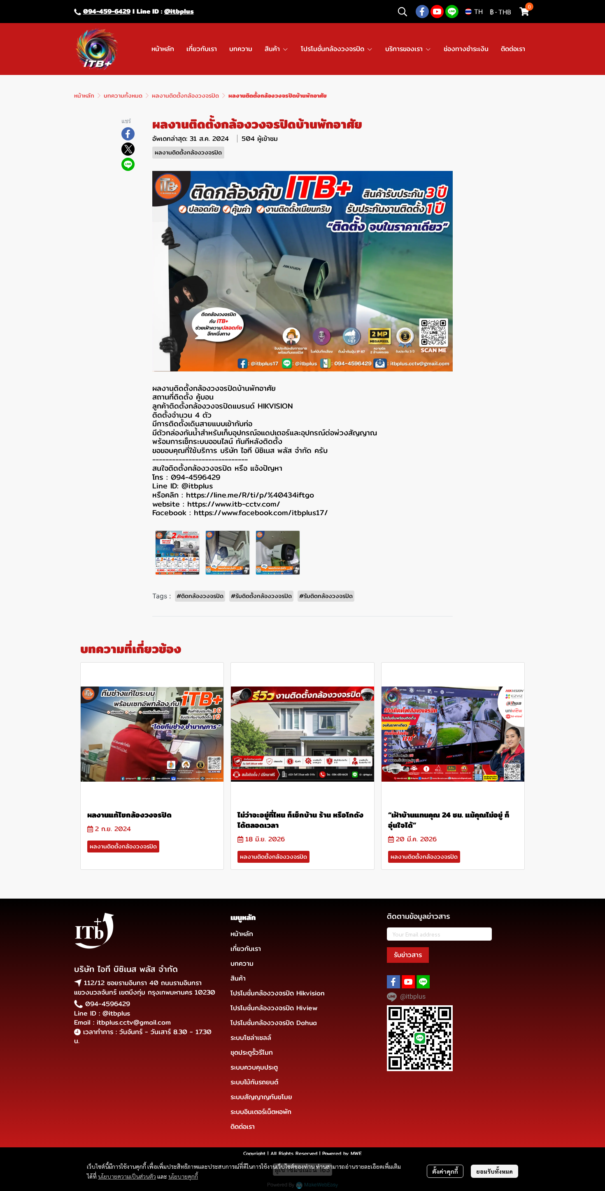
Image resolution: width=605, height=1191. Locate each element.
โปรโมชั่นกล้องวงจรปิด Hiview (273, 1008)
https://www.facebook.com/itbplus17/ (261, 512)
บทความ (242, 963)
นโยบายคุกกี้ (183, 1176)
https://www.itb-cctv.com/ (233, 504)
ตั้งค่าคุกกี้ (445, 1171)
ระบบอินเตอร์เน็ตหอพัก (260, 1112)
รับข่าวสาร (408, 955)
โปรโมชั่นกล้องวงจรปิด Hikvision (277, 993)
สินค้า (238, 978)
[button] (403, 12)
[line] (451, 11)
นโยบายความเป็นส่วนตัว (127, 1176)
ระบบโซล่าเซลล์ (250, 1037)
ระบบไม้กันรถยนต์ (254, 1082)
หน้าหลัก (84, 95)
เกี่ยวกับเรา (245, 948)
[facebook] (422, 11)
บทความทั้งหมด (123, 95)
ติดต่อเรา (242, 1126)
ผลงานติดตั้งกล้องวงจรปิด (185, 95)
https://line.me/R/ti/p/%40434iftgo (250, 495)
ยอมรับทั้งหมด (494, 1171)
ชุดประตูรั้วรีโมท (251, 1052)
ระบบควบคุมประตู (254, 1067)
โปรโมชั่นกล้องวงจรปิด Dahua (273, 1023)
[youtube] (437, 11)
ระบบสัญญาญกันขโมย (261, 1097)
